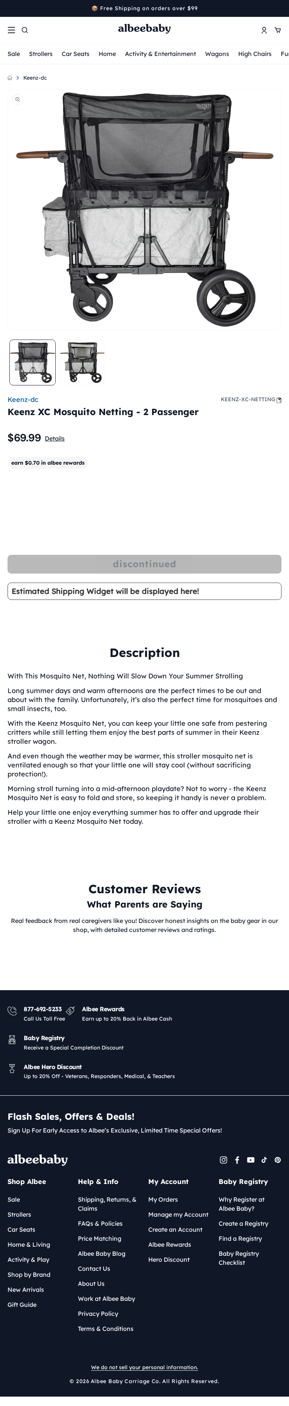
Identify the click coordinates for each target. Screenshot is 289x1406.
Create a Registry (243, 1223)
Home (107, 53)
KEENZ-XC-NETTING (248, 399)
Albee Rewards (169, 1244)
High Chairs (255, 53)
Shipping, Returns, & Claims (107, 1204)
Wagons (217, 53)
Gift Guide (22, 1304)
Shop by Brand (29, 1274)
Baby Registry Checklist (239, 1258)
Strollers (41, 53)
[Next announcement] (279, 8)
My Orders (163, 1199)
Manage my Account (178, 1214)
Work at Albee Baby (106, 1298)
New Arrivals (26, 1289)
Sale (14, 53)
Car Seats (76, 53)
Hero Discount (169, 1259)
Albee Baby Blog (101, 1253)
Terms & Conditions (106, 1328)
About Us (91, 1283)
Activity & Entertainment (160, 53)
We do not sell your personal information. (144, 1367)
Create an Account (175, 1229)
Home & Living (29, 1244)
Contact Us (94, 1268)
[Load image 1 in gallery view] (32, 363)
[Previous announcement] (10, 8)
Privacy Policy (98, 1313)
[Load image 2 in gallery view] (82, 363)
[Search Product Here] (25, 30)
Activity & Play (28, 1259)
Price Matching (99, 1238)
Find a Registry (240, 1238)
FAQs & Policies (100, 1223)
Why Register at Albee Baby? (242, 1204)
